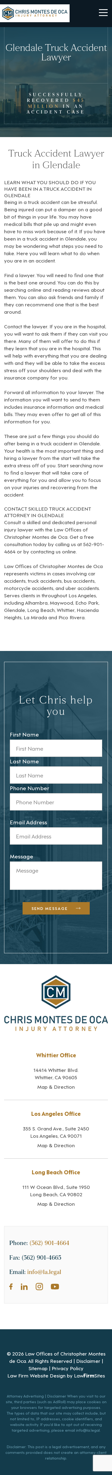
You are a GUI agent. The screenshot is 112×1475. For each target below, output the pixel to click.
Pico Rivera (71, 617)
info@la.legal (44, 1272)
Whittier (65, 609)
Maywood (61, 602)
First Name (24, 734)
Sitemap (38, 1368)
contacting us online (53, 551)
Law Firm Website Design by (40, 1375)
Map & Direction (56, 1086)
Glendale (75, 238)
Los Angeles (82, 595)
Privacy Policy (67, 1368)
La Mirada (35, 617)
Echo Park (86, 602)
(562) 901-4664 (49, 1243)
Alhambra (36, 602)
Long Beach (41, 609)
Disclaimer (88, 1360)
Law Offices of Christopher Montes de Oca (46, 533)
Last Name (24, 761)
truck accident (44, 201)
